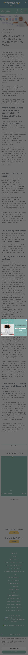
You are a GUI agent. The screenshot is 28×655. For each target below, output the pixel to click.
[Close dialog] (26, 320)
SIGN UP (20, 330)
